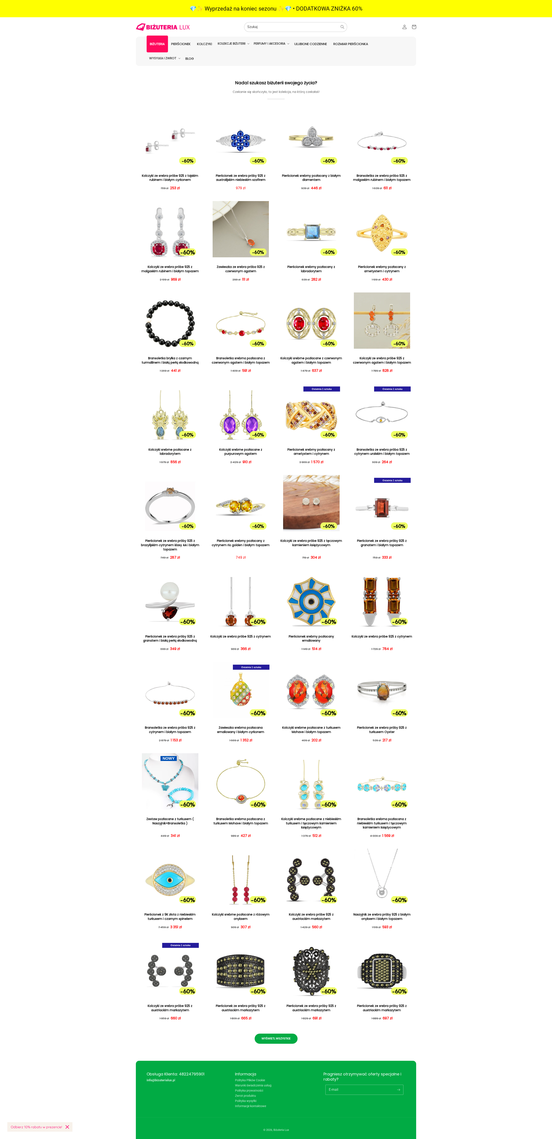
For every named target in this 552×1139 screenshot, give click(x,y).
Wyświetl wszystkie (276, 1038)
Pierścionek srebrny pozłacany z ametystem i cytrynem (382, 269)
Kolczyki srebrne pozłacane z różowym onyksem (241, 916)
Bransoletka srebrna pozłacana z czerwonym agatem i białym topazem (241, 360)
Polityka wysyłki (245, 1101)
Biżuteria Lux (281, 1129)
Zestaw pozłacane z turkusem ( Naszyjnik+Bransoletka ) (170, 821)
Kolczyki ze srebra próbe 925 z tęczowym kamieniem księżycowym (311, 543)
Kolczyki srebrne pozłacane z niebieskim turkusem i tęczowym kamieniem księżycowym (311, 823)
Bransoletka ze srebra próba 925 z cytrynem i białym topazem (170, 730)
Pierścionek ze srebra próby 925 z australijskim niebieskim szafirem (240, 178)
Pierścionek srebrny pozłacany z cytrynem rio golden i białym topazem (241, 543)
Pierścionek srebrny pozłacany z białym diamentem (311, 178)
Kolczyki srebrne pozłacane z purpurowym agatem (240, 452)
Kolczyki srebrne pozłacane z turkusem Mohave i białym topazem (311, 730)
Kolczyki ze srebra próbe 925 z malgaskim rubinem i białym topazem (170, 269)
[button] (233, 43)
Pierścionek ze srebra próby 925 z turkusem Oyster (382, 730)
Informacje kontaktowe (250, 1106)
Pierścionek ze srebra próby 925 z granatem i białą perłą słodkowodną (170, 638)
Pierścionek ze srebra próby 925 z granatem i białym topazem (382, 543)
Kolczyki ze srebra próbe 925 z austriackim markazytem (311, 916)
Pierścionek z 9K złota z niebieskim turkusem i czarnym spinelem (170, 916)
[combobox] (295, 27)
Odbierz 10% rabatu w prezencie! (36, 1127)
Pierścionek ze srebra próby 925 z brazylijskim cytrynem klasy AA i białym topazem (170, 545)
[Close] (67, 1127)
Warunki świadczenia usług (253, 1085)
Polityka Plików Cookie (250, 1080)
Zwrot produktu (245, 1095)
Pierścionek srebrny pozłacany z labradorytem (311, 269)
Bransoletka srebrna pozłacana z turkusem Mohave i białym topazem (240, 821)
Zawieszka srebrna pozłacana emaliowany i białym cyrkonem (240, 730)
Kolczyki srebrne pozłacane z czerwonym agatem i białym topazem (311, 360)
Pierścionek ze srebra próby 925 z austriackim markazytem (240, 1008)
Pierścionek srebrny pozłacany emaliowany (311, 638)
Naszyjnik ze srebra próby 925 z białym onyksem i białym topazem (382, 916)
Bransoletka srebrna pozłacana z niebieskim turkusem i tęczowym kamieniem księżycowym (382, 823)
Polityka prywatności (249, 1090)
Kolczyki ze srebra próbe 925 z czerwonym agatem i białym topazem (382, 360)
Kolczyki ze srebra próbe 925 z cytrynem (240, 636)
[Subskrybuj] (398, 1089)
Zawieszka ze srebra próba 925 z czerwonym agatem (241, 269)
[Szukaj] (342, 27)
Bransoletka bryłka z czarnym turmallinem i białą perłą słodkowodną (170, 360)
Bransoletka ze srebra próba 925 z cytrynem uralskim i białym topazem (382, 452)
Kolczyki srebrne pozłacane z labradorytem (170, 452)
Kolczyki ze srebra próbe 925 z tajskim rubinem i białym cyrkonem (170, 178)
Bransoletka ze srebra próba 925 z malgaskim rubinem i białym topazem (382, 178)
